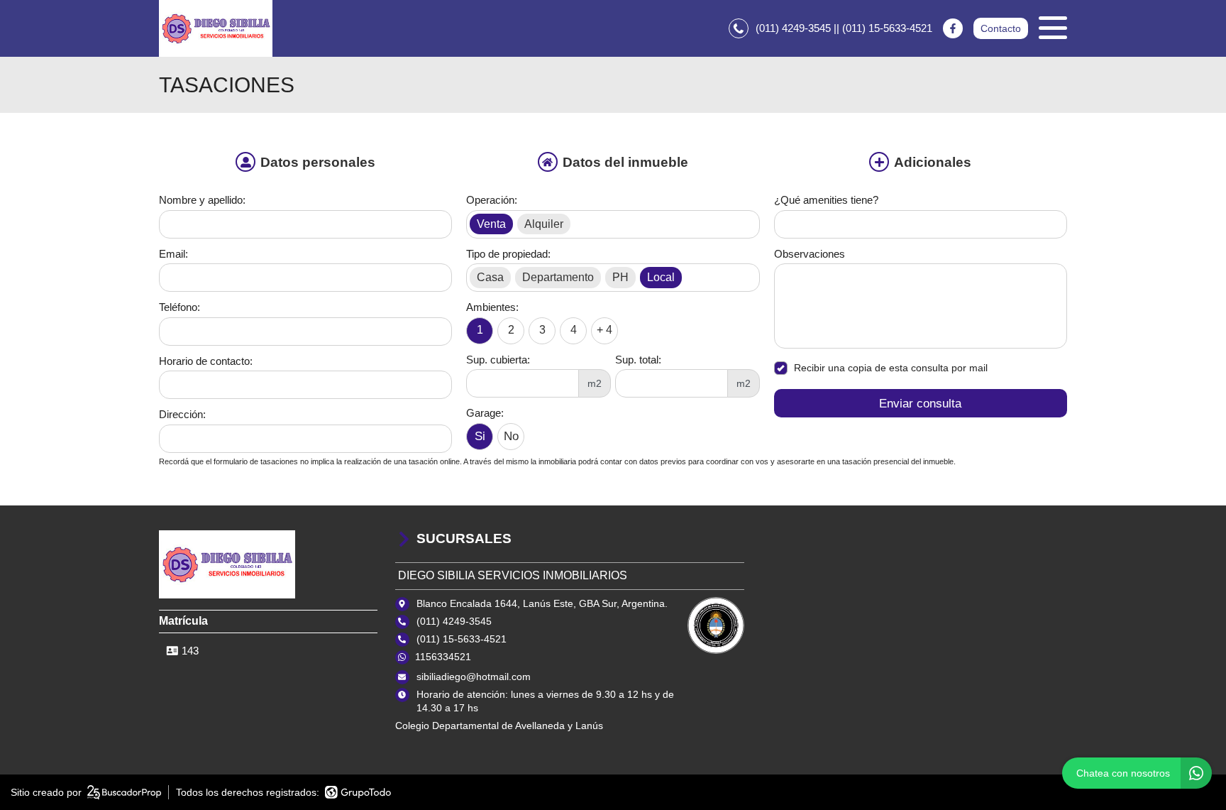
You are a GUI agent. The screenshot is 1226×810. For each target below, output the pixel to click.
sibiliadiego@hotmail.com (473, 676)
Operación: (491, 200)
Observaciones (809, 254)
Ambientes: (492, 307)
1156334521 (443, 656)
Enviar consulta (920, 403)
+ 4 (604, 330)
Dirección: (182, 414)
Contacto (1001, 28)
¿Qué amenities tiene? (826, 200)
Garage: (485, 413)
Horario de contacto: (206, 361)
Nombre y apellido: (202, 200)
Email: (173, 254)
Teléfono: (179, 307)
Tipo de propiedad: (508, 254)
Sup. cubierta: (498, 360)
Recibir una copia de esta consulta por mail (891, 367)
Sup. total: (638, 360)
